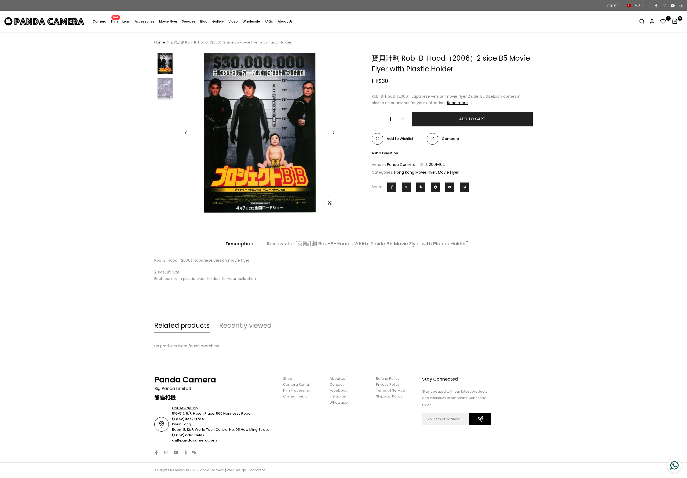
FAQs (269, 21)
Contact (337, 384)
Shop (287, 378)
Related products (182, 325)
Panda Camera (401, 164)
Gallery (218, 21)
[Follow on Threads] (681, 5)
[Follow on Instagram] (664, 5)
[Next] (329, 133)
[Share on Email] (449, 187)
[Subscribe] (480, 419)
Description (239, 243)
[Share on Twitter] (406, 187)
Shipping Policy (389, 396)
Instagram (339, 396)
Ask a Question (385, 153)
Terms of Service (390, 390)
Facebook (338, 390)
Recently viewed (245, 325)
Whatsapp (339, 402)
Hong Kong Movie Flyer (415, 172)
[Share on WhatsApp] (464, 187)
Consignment (295, 396)
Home (159, 42)
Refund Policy (387, 378)
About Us (285, 21)
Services (189, 21)
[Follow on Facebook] (656, 5)
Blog (203, 21)
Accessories (145, 21)
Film (114, 21)
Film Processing (296, 390)
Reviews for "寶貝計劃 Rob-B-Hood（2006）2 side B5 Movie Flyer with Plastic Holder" (367, 243)
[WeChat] (194, 452)
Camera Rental (296, 384)
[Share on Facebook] (391, 187)
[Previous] (190, 133)
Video (233, 21)
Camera (99, 21)
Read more (457, 102)
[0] (663, 21)
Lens (126, 21)
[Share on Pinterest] (420, 187)
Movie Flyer (168, 21)
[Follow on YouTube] (672, 5)
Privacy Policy (388, 384)
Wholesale (251, 21)
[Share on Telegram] (435, 187)
